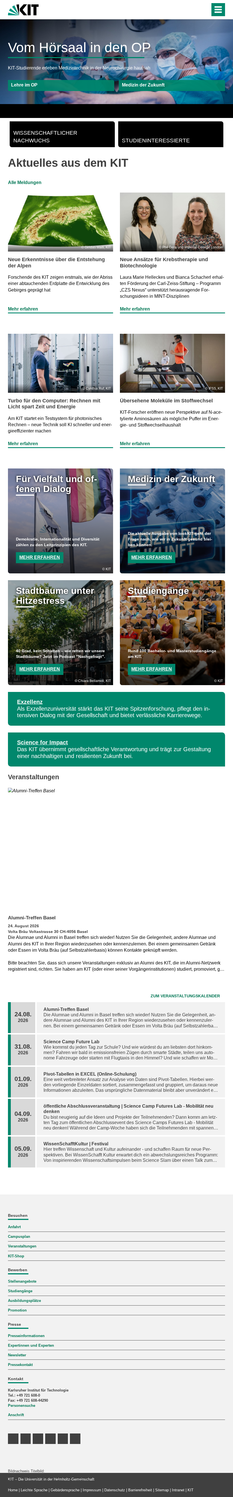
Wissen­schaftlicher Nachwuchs (45, 136)
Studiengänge (20, 1291)
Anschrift (16, 1415)
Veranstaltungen (22, 1246)
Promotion (17, 1310)
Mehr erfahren (23, 309)
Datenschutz (114, 1490)
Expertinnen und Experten (31, 1345)
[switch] (194, 10)
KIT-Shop (16, 1256)
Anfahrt (14, 1227)
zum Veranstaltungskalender (185, 996)
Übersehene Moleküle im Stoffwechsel (166, 401)
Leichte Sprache (34, 1490)
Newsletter (17, 1355)
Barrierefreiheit (140, 1490)
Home (13, 1490)
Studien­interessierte (156, 140)
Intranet (178, 1490)
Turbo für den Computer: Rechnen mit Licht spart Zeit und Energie (54, 403)
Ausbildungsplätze (24, 1300)
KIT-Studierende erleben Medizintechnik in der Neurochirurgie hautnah (79, 68)
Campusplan (19, 1236)
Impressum (92, 1490)
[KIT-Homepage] (23, 9)
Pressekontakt (20, 1365)
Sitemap (162, 1490)
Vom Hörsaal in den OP (79, 47)
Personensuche (21, 1405)
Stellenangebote (22, 1281)
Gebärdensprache (65, 1490)
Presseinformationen (26, 1336)
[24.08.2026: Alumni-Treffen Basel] (116, 849)
